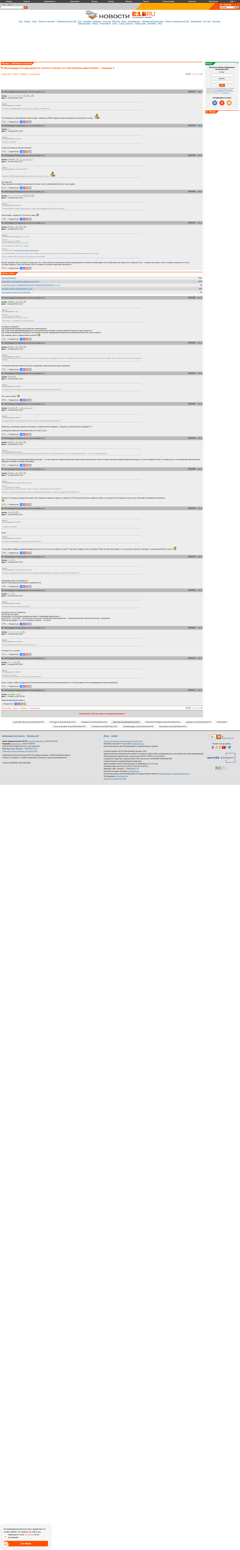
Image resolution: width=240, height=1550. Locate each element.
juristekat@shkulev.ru (181, 774)
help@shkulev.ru (138, 744)
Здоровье (87, 21)
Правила (23, 74)
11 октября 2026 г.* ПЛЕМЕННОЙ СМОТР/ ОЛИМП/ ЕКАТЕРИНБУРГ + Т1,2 (31, 285)
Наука (123, 21)
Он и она (207, 21)
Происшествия (84, 23)
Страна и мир (140, 23)
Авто (21, 21)
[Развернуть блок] (207, 112)
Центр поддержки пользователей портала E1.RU (123, 741)
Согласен (26, 1543)
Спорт (114, 23)
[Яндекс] (221, 102)
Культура (107, 21)
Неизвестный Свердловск (153, 21)
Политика (216, 21)
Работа (95, 23)
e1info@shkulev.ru (165, 774)
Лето (160, 23)
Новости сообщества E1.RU (177, 21)
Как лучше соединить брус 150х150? (16, 292)
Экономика (151, 23)
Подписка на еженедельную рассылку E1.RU (20, 751)
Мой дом (116, 21)
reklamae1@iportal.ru (36, 741)
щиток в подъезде (9, 278)
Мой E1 (209, 63)
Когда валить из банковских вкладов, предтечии (20, 282)
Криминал (97, 21)
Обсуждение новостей (22, 63)
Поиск (15, 74)
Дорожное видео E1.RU (66, 21)
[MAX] (24, 122)
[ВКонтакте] (21, 122)
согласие (29, 1534)
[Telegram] (30, 122)
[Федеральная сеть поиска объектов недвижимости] (221, 768)
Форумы (5, 63)
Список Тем (5, 74)
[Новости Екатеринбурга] (91, 19)
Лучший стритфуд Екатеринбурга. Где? (17, 289)
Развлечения (105, 23)
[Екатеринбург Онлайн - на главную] (144, 19)
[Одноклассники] (27, 122)
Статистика (34, 74)
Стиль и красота (126, 23)
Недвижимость (134, 21)
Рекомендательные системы (115, 779)
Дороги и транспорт (47, 21)
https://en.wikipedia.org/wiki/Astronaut (26, 250)
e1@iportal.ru (16, 744)
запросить (226, 93)
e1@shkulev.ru (134, 771)
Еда (79, 21)
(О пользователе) (26, 160)
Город (34, 21)
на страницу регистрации (223, 90)
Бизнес (27, 21)
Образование (196, 21)
